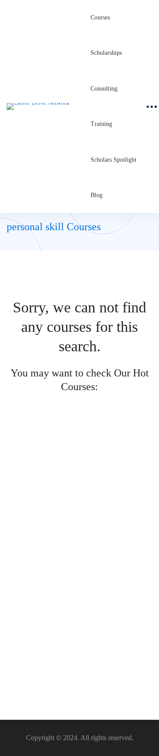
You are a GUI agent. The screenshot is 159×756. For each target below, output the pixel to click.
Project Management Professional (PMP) (63, 490)
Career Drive (23, 504)
